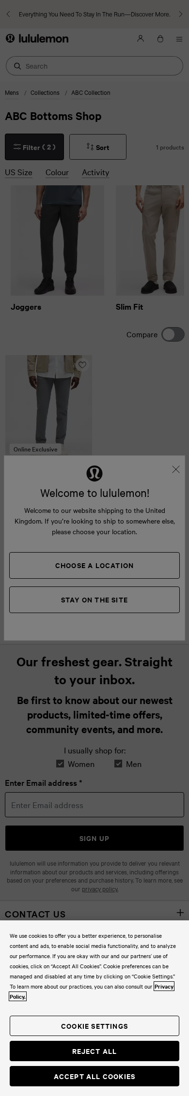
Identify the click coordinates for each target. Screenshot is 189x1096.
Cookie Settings (94, 1026)
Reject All (94, 1051)
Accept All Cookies (95, 1076)
